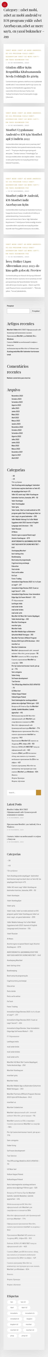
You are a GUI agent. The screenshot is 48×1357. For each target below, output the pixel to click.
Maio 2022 (15, 445)
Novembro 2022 (17, 427)
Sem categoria (17, 672)
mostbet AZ (14, 1330)
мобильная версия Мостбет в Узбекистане (23, 348)
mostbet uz (16, 644)
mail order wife (17, 613)
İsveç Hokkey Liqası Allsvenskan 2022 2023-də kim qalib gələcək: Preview (23, 265)
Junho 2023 (16, 411)
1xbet (12, 1307)
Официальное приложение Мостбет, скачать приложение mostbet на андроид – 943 (25, 734)
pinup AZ (24, 1335)
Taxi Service (16, 681)
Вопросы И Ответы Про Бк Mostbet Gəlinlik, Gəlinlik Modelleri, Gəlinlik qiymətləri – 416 (25, 709)
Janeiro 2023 (16, 424)
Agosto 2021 (16, 455)
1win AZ (23, 1302)
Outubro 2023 (16, 399)
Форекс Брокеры (18, 778)
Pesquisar (10, 305)
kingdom (29, 1319)
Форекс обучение (18, 781)
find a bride (16, 569)
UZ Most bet (16, 690)
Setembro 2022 (17, 433)
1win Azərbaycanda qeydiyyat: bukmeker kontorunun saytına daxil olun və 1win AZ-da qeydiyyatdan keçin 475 (26, 488)
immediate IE (14, 1319)
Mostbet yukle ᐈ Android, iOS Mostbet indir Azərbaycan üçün (22, 200)
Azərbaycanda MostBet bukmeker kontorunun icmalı (23, 353)
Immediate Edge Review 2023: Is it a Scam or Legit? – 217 (26, 583)
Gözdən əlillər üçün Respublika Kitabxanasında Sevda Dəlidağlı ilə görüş (23, 71)
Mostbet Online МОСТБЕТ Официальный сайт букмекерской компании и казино (24, 331)
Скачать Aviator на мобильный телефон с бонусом (22, 344)
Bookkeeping (16, 556)
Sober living (16, 675)
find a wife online (18, 572)
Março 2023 (16, 420)
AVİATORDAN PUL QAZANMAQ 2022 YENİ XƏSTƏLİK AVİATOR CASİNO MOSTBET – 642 (26, 544)
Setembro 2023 (17, 402)
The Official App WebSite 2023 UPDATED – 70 (26, 686)
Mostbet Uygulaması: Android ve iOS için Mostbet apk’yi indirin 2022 (24, 134)
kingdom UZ (14, 1324)
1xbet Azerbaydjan (18, 503)
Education (15, 566)
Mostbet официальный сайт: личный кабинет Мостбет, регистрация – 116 (25, 652)
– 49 (13, 479)
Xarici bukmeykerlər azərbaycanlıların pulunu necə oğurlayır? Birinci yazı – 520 (25, 702)
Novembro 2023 (17, 395)
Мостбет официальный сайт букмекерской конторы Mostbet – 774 (26, 727)
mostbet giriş (16, 625)
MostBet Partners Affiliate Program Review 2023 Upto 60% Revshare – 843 (25, 639)
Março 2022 (16, 448)
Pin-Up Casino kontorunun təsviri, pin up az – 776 (25, 667)
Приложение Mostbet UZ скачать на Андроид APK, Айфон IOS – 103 (25, 742)
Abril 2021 (15, 458)
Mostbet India (17, 628)
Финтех (14, 775)
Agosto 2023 (16, 405)
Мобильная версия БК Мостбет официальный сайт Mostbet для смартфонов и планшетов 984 (23, 718)
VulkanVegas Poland (19, 697)
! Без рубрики (17, 482)
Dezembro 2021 (17, 452)
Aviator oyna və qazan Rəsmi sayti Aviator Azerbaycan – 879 (24, 537)
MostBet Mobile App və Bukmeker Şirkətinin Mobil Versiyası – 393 (23, 633)
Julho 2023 (15, 408)
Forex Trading (16, 578)
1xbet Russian (16, 528)
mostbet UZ (30, 1330)
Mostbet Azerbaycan (19, 622)
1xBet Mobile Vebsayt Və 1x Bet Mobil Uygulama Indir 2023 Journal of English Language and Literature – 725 (25, 522)
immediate (14, 1313)
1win (11, 1302)
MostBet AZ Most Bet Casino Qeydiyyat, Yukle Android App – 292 (26, 618)
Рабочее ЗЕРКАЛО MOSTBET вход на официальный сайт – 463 (25, 748)
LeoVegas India (17, 603)
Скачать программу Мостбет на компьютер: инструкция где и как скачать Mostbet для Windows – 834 (25, 768)
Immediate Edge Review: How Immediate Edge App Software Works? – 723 (26, 596)
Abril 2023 (15, 417)
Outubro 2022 (17, 430)
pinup (12, 1335)
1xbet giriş (15, 507)
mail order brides (17, 609)
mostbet (29, 1324)
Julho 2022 (15, 439)
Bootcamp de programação (21, 560)
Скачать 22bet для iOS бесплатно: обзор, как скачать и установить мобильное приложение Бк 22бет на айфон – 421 (25, 758)
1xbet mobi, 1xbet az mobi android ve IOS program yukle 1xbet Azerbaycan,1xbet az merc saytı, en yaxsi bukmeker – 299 (26, 513)
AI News (14, 532)
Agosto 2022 (16, 436)
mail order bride (17, 606)
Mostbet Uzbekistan (19, 647)
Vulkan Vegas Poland (19, 694)
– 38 (13, 475)
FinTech (14, 575)
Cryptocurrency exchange (20, 563)
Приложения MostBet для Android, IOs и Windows (21, 337)
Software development (20, 678)
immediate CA (29, 1313)
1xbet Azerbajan (17, 500)
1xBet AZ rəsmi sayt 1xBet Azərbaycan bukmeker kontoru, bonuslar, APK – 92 (25, 496)
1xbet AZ (24, 1307)
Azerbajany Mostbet (19, 550)
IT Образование (17, 600)
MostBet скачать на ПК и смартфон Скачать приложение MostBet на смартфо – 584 (25, 659)
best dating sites (18, 553)
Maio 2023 (15, 414)
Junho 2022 (16, 442)
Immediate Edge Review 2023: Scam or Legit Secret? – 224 (25, 590)
